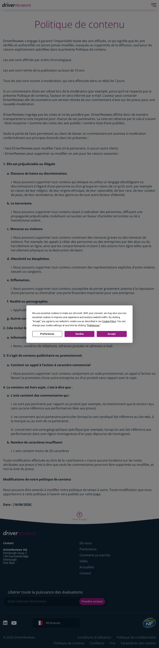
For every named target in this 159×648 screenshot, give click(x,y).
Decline (79, 334)
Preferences (47, 334)
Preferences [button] (93, 325)
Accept (112, 334)
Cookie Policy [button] (109, 321)
